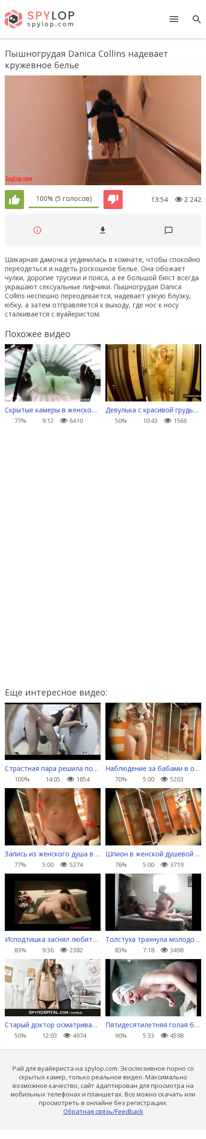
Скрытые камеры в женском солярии (53, 409)
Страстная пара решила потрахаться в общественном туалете (53, 768)
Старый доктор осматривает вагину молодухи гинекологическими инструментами (53, 1024)
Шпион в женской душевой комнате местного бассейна (153, 853)
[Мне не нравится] (113, 199)
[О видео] (37, 229)
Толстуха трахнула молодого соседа (153, 939)
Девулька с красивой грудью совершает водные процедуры (153, 409)
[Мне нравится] (14, 199)
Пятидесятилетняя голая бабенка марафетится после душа (153, 1024)
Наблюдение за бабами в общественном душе (153, 768)
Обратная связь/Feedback (103, 1111)
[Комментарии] (168, 229)
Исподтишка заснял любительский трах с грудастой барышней (53, 939)
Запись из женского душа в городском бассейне (53, 853)
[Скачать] (103, 229)
